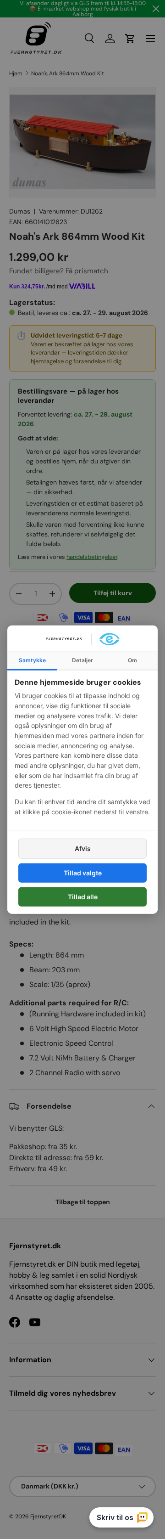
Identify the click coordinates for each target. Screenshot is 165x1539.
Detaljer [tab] (82, 659)
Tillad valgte (83, 872)
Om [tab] (132, 659)
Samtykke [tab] (32, 659)
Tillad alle (83, 897)
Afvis (83, 848)
